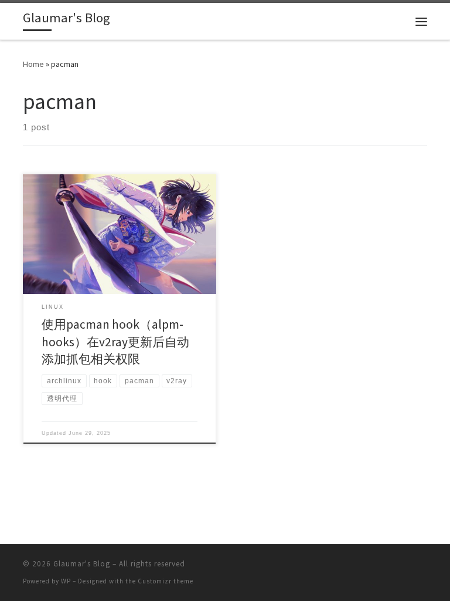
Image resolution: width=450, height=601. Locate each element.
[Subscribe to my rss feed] (423, 567)
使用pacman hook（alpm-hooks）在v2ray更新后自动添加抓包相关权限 (115, 341)
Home (33, 64)
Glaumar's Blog (81, 564)
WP (66, 581)
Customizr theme (165, 581)
